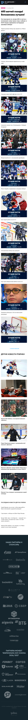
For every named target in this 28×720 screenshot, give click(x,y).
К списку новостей (14, 348)
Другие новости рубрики (13, 354)
